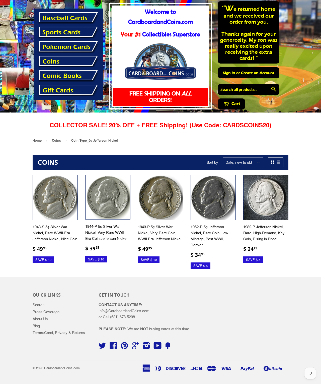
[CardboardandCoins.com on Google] (135, 347)
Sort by (212, 162)
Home (37, 140)
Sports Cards (61, 32)
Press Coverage (46, 311)
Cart (235, 103)
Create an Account (257, 73)
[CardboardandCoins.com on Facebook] (113, 347)
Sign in (229, 73)
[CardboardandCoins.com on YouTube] (158, 347)
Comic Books (62, 76)
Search (38, 304)
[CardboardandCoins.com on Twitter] (102, 347)
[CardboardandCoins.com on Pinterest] (124, 347)
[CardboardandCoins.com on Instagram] (146, 347)
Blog (36, 325)
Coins (50, 61)
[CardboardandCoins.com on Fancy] (168, 347)
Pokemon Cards (66, 47)
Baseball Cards (64, 18)
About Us (40, 318)
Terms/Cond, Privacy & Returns (59, 332)
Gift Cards (57, 90)
